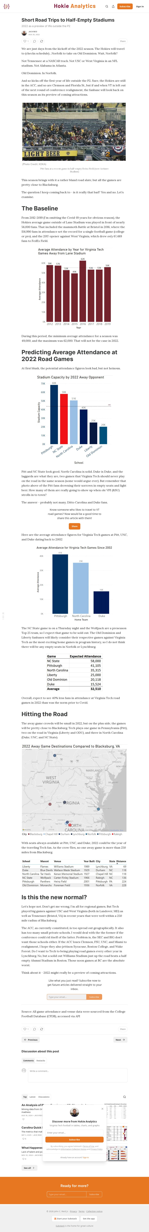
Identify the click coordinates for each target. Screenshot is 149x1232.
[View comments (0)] (35, 41)
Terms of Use (88, 1146)
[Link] (17, 208)
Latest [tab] (33, 1097)
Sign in (140, 6)
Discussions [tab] (43, 1097)
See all (27, 1167)
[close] (102, 1108)
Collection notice (94, 1211)
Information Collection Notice (73, 1149)
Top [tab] (25, 1097)
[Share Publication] (113, 6)
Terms (82, 1211)
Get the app (89, 1218)
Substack (60, 1225)
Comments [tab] (28, 1060)
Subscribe (125, 6)
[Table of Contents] (3, 616)
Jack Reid (33, 32)
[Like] (23, 1119)
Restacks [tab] (41, 1060)
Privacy (73, 1211)
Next (118, 1039)
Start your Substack (67, 1218)
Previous (32, 1039)
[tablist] (34, 1061)
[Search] (107, 6)
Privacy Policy (96, 1149)
